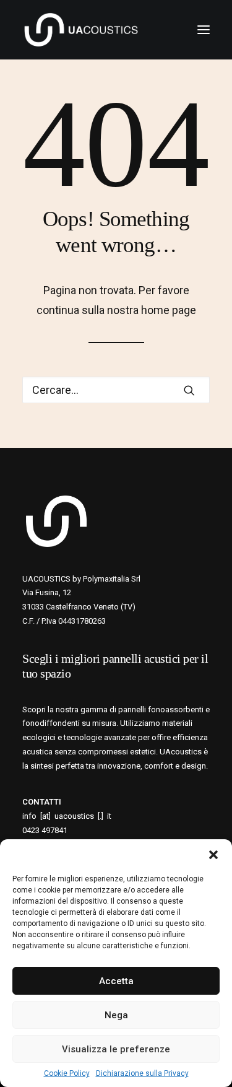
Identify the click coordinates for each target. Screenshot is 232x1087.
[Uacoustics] (81, 29)
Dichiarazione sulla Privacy (142, 1073)
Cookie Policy (67, 1073)
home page (168, 309)
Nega (116, 1015)
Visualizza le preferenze (116, 1049)
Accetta (116, 981)
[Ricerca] (116, 390)
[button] (213, 855)
